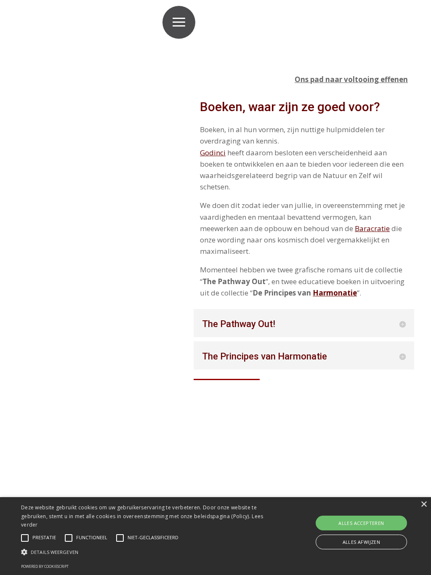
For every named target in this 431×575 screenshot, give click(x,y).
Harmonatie (335, 293)
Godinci (213, 152)
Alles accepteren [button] (361, 523)
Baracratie (372, 228)
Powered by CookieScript (45, 566)
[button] (147, 552)
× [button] (423, 504)
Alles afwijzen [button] (361, 542)
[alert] (215, 536)
